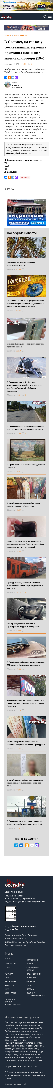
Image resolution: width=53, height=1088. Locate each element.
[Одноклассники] (9, 77)
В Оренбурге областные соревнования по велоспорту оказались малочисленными (25, 428)
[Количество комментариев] (25, 269)
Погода (30, 989)
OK (5, 169)
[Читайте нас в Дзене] (32, 845)
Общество (31, 981)
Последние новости (22, 233)
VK (5, 163)
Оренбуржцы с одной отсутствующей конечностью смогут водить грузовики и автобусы (25, 585)
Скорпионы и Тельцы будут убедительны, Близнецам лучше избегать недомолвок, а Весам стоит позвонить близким (25, 303)
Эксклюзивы (11, 964)
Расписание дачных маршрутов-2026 (12, 1002)
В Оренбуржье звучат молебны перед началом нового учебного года (23, 504)
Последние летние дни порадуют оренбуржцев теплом (21, 264)
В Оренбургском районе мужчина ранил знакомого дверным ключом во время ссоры (25, 782)
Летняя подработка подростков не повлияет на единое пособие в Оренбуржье (26, 743)
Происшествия (33, 974)
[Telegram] (12, 77)
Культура (9, 985)
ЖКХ (7, 989)
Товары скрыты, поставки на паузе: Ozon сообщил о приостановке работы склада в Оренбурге (25, 703)
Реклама (9, 974)
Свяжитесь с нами (14, 891)
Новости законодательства (35, 994)
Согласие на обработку (16, 935)
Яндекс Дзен (10, 171)
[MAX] (16, 77)
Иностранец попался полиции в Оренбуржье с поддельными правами (23, 625)
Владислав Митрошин (17, 86)
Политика (31, 978)
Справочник (32, 960)
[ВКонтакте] (5, 77)
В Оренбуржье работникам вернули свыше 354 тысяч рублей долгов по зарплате (26, 663)
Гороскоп (9, 967)
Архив (7, 959)
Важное (30, 964)
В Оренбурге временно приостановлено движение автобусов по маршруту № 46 (24, 822)
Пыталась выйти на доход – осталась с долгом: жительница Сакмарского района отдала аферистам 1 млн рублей (25, 544)
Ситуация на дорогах (32, 968)
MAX (6, 166)
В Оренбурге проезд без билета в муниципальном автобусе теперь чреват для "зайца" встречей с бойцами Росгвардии (25, 386)
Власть (8, 978)
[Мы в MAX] (37, 845)
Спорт (29, 985)
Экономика (10, 981)
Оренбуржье (10, 993)
